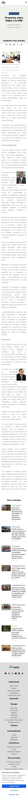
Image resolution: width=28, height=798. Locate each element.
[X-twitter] (12, 673)
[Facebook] (5, 673)
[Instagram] (9, 673)
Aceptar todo (14, 786)
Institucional (16, 527)
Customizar (14, 790)
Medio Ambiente (16, 505)
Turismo (14, 626)
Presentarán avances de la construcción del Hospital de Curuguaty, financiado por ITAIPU (18, 613)
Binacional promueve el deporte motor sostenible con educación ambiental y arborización (17, 513)
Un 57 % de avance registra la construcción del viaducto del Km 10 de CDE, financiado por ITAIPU (19, 573)
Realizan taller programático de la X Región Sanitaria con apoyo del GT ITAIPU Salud (18, 652)
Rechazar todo (14, 795)
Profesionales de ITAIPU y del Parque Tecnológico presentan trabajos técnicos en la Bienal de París (19, 553)
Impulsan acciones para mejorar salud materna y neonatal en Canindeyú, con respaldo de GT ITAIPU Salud (19, 592)
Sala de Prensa (14, 13)
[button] (26, 2)
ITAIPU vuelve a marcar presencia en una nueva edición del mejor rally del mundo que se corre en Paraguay (19, 534)
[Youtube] (16, 673)
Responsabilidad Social (18, 566)
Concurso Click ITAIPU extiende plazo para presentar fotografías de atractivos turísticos (19, 633)
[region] (14, 784)
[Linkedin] (19, 673)
